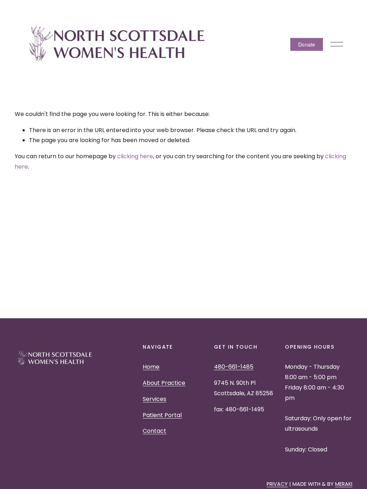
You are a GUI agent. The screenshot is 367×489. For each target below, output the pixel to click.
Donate (306, 44)
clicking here (135, 156)
